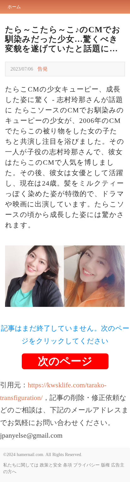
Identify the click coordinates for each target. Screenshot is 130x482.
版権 (105, 465)
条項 (67, 465)
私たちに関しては (20, 465)
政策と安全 (51, 465)
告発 (43, 69)
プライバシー (86, 465)
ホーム (14, 6)
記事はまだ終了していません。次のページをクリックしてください (65, 334)
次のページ (65, 361)
